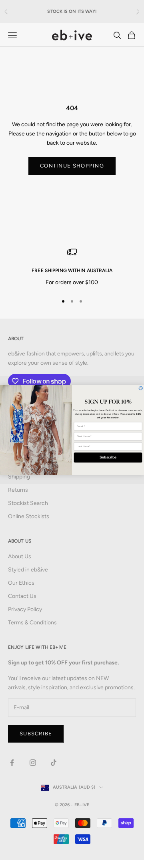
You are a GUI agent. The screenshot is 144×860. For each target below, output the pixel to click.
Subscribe (108, 457)
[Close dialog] (140, 388)
